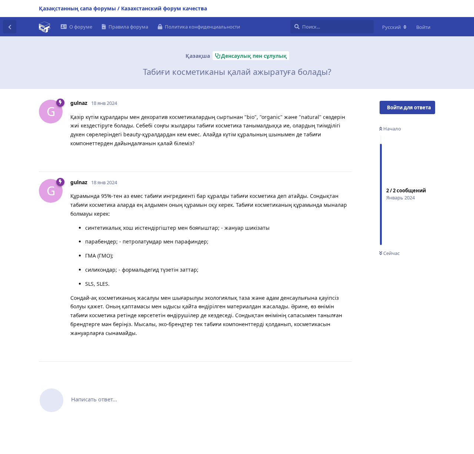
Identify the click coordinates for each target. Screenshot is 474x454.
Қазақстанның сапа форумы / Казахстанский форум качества (123, 8)
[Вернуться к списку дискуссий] (9, 26)
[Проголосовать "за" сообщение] (313, 158)
